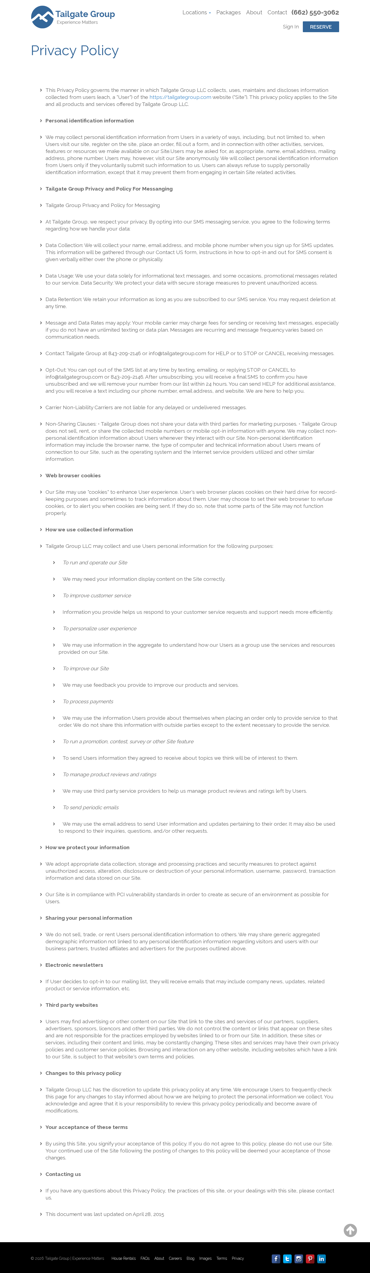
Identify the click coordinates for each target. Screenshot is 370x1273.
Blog (190, 1258)
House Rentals (124, 1258)
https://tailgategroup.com (180, 97)
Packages (228, 12)
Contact (277, 12)
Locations (195, 12)
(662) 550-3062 (315, 12)
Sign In (291, 26)
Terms (221, 1258)
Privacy (238, 1258)
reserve (321, 27)
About (254, 12)
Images (205, 1258)
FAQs (145, 1258)
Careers (175, 1258)
